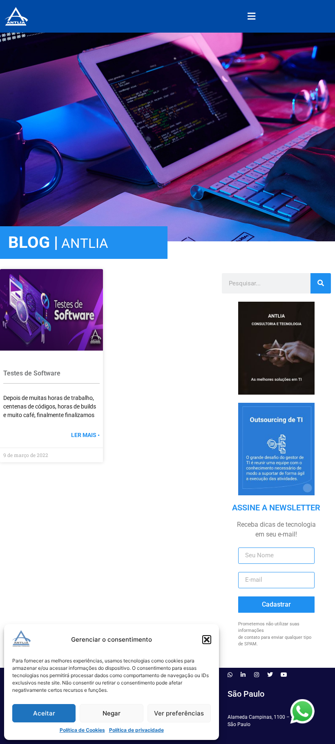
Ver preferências (179, 713)
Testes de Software (31, 373)
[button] (207, 640)
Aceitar (44, 713)
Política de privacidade (136, 730)
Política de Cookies (82, 730)
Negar (112, 713)
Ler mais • (85, 435)
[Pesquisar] (320, 283)
